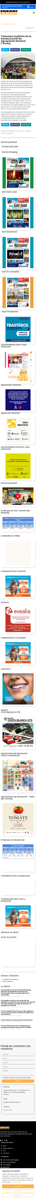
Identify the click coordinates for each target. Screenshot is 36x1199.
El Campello (6, 24)
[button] (33, 12)
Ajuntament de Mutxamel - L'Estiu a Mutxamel (15, 754)
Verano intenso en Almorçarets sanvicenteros (16, 1020)
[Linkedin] (6, 1140)
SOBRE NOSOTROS (12, 2)
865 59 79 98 (7, 1110)
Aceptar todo (18, 1186)
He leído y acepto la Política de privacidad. (17, 1078)
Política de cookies (16, 1182)
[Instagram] (4, 1140)
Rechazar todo (18, 1195)
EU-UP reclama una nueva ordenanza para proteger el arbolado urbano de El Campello (16, 1026)
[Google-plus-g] (2, 1140)
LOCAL (14, 24)
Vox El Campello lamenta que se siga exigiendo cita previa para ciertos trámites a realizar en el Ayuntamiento (17, 1012)
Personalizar (18, 1191)
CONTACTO (26, 2)
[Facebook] (0, 1140)
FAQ (20, 2)
